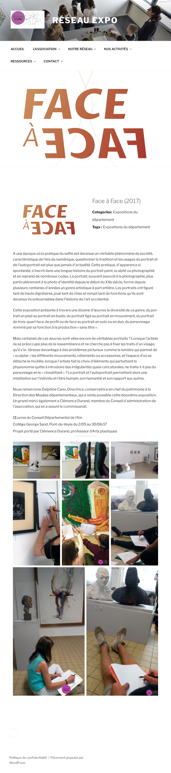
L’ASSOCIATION (45, 49)
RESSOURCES (21, 61)
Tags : (97, 227)
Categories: (102, 212)
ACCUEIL (17, 49)
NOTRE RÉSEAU (80, 49)
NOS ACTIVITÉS (116, 49)
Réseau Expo (85, 20)
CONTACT (51, 61)
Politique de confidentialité (28, 757)
